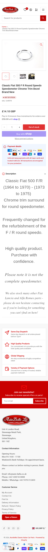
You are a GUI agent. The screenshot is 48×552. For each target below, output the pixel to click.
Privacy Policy (7, 509)
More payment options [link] (24, 139)
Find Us (5, 499)
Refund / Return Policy (11, 506)
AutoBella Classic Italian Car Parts (22, 537)
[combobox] (24, 18)
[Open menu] (43, 10)
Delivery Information (10, 502)
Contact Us (6, 496)
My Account (7, 492)
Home (4, 27)
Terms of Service (9, 513)
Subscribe (39, 401)
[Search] (43, 18)
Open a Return (11, 517)
